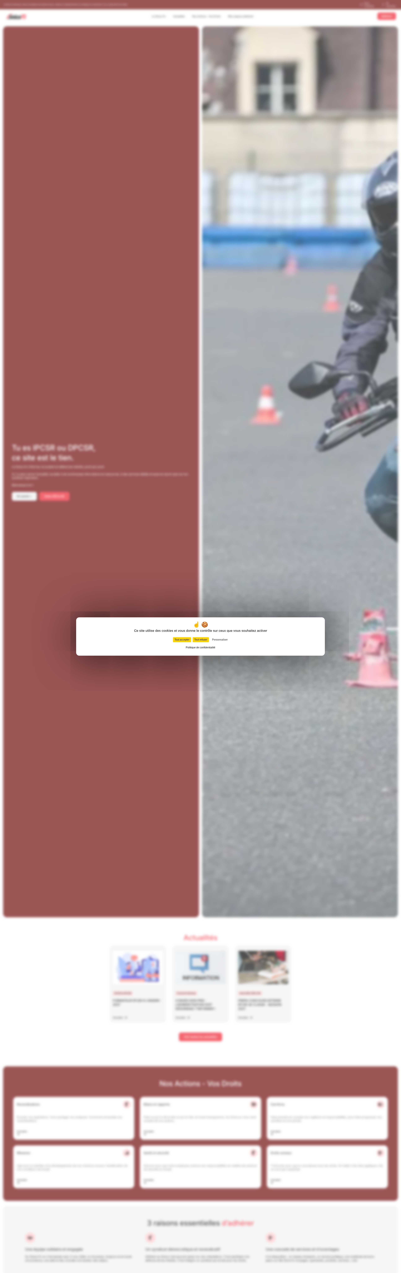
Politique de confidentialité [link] (200, 647)
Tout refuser (200, 639)
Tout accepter (181, 639)
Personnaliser (220, 639)
